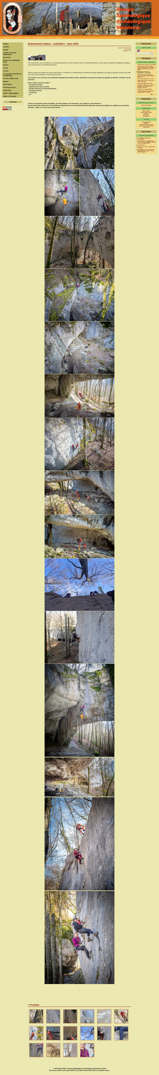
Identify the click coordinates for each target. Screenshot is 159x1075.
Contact (5, 44)
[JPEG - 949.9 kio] (87, 1058)
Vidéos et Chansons (9, 96)
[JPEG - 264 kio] (104, 1041)
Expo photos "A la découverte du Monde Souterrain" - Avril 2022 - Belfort (146, 151)
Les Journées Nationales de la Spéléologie (12, 74)
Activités (18, 38)
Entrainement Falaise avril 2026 (147, 64)
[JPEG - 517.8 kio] (70, 1024)
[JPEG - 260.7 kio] (87, 1041)
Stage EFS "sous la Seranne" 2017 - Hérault (146, 81)
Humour (5, 65)
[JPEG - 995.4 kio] (53, 1024)
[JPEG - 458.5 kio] (53, 1041)
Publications (7, 90)
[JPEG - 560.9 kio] (104, 1024)
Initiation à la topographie (145, 89)
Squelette (101, 1070)
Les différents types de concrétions (144, 138)
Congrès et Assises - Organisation (10, 53)
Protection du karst (9, 87)
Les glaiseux (141, 145)
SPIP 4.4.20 (61, 1070)
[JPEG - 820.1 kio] (36, 1058)
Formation (27, 38)
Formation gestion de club (145, 83)
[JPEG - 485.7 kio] (53, 1058)
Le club (5, 68)
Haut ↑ (108, 1070)
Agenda (5, 50)
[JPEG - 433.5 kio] (70, 1041)
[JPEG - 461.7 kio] (121, 1024)
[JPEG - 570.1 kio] (36, 1024)
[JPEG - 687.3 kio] (70, 1058)
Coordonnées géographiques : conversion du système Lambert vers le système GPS (147, 142)
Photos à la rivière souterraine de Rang (146, 147)
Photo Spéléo (7, 84)
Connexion (12, 102)
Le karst (5, 71)
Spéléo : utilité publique (10, 93)
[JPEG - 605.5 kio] (87, 1024)
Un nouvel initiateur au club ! (146, 78)
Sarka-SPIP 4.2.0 (71, 1070)
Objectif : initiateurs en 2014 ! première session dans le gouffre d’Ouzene (146, 86)
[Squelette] (7, 109)
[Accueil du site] (76, 18)
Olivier (129, 49)
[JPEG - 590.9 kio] (36, 1041)
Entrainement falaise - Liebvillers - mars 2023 (47, 38)
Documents (7, 57)
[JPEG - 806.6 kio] (121, 1041)
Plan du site (53, 1070)
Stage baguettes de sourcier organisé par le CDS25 (146, 91)
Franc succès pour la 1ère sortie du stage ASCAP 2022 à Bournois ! (146, 76)
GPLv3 (95, 1070)
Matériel (5, 81)
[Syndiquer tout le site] (7, 107)
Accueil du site (7, 38)
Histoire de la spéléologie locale (11, 61)
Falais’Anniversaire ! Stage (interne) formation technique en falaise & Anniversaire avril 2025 (147, 68)
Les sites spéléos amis (10, 78)
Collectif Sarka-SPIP (85, 1070)
